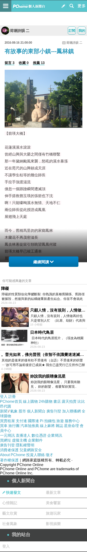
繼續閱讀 (41, 262)
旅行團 (13, 426)
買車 (3, 426)
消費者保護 (9, 450)
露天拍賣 (69, 401)
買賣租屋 (7, 421)
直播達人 (23, 435)
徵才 (49, 455)
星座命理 (71, 426)
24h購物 (45, 401)
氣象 (14, 411)
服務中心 (72, 421)
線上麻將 (47, 426)
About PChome (12, 455)
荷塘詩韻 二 (19, 31)
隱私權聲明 (25, 445)
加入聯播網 (71, 411)
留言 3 (9, 63)
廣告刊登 (53, 411)
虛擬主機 (19, 440)
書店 (57, 401)
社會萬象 (9, 524)
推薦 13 (39, 63)
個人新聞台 (36, 411)
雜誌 (59, 426)
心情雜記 (9, 503)
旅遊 (60, 421)
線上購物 (30, 401)
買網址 (5, 440)
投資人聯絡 (35, 455)
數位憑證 (39, 435)
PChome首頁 (11, 401)
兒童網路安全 (30, 450)
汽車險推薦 (29, 426)
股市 (22, 411)
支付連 (21, 421)
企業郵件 (35, 440)
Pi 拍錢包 (47, 421)
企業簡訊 (54, 435)
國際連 (33, 421)
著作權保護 (9, 460)
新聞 (3, 411)
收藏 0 (24, 63)
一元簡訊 (7, 435)
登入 (3, 397)
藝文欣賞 (9, 513)
